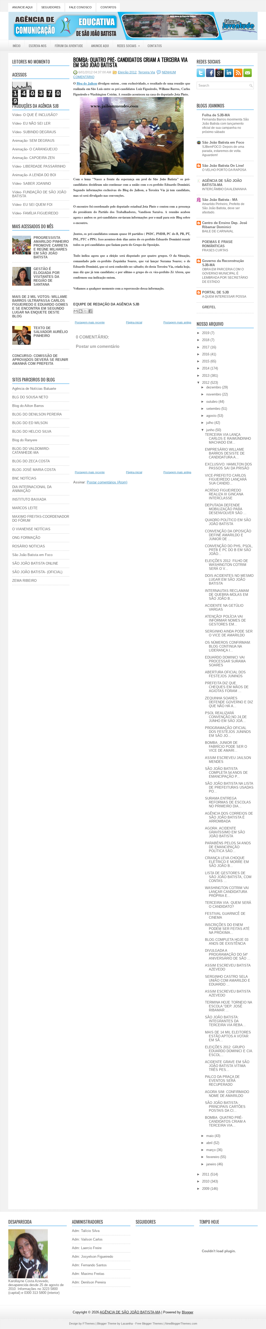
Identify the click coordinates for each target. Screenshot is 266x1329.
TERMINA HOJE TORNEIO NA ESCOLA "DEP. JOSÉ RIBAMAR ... (228, 1006)
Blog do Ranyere (24, 440)
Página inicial (134, 322)
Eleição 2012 (127, 72)
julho (210, 423)
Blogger (187, 1312)
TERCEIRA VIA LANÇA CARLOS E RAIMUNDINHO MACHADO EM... (228, 438)
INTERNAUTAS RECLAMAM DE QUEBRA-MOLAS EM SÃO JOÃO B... (227, 594)
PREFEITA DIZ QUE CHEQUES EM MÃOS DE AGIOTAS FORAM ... (227, 687)
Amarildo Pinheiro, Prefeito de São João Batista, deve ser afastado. (223, 208)
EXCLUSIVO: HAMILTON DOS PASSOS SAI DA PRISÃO (228, 466)
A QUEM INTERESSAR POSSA (224, 296)
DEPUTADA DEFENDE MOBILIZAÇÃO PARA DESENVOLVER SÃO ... (226, 509)
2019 (206, 333)
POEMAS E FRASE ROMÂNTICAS (217, 244)
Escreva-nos (37, 45)
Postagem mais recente (90, 322)
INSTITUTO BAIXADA (29, 499)
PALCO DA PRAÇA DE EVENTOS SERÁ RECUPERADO (222, 1081)
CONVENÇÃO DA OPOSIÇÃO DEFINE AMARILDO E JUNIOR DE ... (228, 535)
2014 (206, 368)
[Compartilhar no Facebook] (90, 311)
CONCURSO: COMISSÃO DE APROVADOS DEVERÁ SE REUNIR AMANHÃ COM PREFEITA (40, 360)
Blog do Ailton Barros (28, 406)
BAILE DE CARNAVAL (218, 231)
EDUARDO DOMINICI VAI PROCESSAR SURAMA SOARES (225, 661)
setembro (213, 409)
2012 (206, 383)
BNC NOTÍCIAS (24, 478)
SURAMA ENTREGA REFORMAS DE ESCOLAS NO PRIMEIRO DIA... (228, 802)
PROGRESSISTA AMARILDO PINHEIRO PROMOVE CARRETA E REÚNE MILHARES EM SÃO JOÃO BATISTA (51, 247)
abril (210, 1143)
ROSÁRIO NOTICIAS (28, 546)
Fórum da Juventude (69, 45)
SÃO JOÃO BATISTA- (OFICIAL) (37, 572)
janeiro (211, 1164)
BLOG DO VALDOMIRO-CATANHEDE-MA (31, 451)
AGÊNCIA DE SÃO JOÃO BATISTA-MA (222, 183)
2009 (206, 1189)
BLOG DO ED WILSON (30, 423)
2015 (206, 361)
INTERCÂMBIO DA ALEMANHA (224, 189)
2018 (206, 340)
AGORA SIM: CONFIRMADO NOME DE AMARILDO (227, 1094)
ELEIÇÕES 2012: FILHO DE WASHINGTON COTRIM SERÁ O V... (226, 565)
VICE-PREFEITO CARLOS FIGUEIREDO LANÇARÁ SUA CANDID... (226, 479)
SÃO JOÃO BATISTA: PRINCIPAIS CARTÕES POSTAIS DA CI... (225, 1107)
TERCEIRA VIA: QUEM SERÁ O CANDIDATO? (228, 905)
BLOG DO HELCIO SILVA (31, 431)
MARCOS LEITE (25, 508)
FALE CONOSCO (80, 7)
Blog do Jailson (87, 83)
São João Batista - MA (219, 200)
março (211, 1150)
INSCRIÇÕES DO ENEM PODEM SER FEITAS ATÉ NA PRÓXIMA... (227, 929)
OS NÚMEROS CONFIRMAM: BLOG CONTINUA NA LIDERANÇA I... (228, 646)
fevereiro (213, 1157)
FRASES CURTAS (215, 250)
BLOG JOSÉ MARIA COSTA (34, 470)
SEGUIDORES (50, 7)
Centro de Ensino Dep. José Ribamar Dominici (224, 225)
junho (210, 430)
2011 (206, 1174)
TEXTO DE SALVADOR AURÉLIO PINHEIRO (51, 332)
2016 (206, 354)
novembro (214, 394)
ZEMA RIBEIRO (24, 581)
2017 (206, 347)
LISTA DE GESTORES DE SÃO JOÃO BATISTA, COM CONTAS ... (228, 877)
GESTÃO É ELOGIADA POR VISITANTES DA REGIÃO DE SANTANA (46, 276)
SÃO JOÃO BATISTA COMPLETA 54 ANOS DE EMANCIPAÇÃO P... (226, 772)
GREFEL (209, 307)
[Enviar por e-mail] (75, 311)
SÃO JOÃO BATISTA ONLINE (35, 563)
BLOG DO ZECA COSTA (31, 461)
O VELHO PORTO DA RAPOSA (224, 170)
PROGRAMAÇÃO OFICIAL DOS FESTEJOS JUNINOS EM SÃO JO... (228, 732)
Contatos (155, 45)
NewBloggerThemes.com (181, 1323)
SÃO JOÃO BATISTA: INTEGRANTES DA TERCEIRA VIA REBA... (225, 1021)
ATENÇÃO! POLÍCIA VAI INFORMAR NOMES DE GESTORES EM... (225, 620)
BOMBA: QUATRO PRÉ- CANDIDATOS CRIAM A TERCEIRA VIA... (225, 1121)
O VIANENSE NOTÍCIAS (31, 529)
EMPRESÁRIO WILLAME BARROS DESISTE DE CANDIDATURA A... (225, 453)
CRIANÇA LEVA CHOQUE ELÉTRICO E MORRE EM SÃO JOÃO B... (227, 862)
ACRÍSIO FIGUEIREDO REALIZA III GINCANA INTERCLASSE (224, 494)
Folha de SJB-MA (216, 115)
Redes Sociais (128, 45)
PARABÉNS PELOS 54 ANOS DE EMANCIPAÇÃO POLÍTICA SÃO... (228, 847)
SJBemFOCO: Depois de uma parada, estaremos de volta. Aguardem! (223, 151)
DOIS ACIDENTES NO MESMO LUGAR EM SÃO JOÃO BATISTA (229, 579)
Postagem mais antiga (177, 322)
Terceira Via (146, 72)
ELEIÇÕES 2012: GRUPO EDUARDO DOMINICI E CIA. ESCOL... (229, 1051)
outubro (212, 402)
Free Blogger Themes (149, 1323)
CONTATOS (108, 7)
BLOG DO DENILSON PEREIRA (37, 414)
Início (17, 45)
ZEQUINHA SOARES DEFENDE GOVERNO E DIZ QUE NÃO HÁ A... (229, 702)
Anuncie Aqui (100, 45)
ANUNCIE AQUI (22, 7)
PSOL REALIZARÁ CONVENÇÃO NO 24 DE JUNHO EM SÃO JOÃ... (226, 717)
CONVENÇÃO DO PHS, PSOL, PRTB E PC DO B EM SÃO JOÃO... (229, 550)
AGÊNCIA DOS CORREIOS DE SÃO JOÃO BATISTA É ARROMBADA (229, 817)
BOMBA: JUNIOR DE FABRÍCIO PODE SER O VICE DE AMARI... (226, 746)
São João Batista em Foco (32, 555)
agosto (211, 416)
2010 (206, 1181)
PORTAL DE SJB (215, 292)
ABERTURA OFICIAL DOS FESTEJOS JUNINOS (225, 674)
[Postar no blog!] (80, 311)
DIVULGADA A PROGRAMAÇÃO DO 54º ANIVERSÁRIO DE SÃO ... (227, 954)
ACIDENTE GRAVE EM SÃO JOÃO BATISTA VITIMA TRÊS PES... (227, 1066)
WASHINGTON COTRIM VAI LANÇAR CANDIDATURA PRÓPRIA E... (227, 892)
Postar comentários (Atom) (107, 482)
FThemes (89, 1323)
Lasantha (127, 1323)
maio (210, 1136)
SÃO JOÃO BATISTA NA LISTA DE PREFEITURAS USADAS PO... (229, 787)
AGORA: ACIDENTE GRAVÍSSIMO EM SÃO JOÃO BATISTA (225, 832)
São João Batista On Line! (223, 166)
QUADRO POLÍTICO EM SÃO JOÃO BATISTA (228, 522)
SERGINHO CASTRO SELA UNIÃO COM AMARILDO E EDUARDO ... (227, 980)
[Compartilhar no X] (85, 311)
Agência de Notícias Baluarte (34, 389)
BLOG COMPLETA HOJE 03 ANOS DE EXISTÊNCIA (226, 941)
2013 (206, 376)
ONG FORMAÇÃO (26, 538)
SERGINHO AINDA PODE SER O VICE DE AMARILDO (228, 633)
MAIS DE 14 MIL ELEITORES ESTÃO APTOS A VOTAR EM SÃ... (228, 1036)
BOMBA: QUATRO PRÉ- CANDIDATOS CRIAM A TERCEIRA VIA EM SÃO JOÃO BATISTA (130, 62)
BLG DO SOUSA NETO (30, 397)
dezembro (214, 387)
